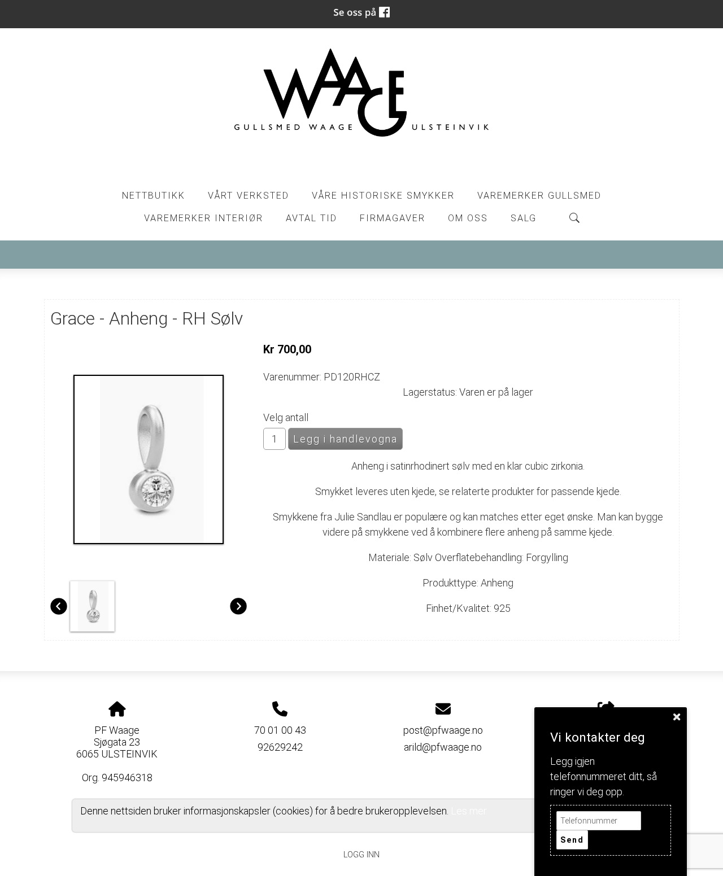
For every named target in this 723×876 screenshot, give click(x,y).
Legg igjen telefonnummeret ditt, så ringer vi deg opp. (603, 776)
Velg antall (285, 417)
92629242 (280, 747)
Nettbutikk (153, 195)
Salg (524, 218)
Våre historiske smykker (383, 195)
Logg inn (361, 855)
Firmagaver (392, 218)
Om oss (468, 218)
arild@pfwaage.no (443, 747)
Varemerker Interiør (203, 218)
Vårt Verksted (248, 195)
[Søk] (574, 218)
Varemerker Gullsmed (539, 195)
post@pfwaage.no (443, 730)
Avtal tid (311, 218)
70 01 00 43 (280, 730)
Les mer (469, 811)
